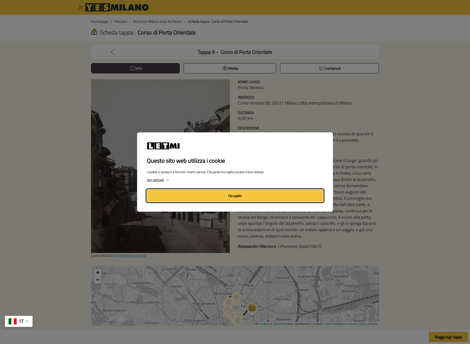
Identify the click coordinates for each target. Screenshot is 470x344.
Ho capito (235, 195)
